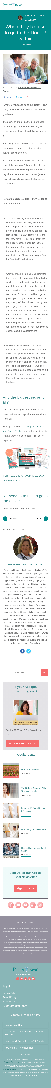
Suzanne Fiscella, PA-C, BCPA (25, 564)
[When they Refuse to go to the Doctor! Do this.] (25, 69)
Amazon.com (9, 1069)
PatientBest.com (11, 1062)
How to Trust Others (30, 769)
